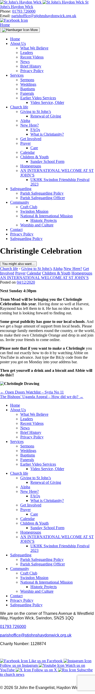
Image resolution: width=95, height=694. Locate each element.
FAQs (35, 130)
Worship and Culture (36, 225)
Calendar (27, 152)
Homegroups (30, 166)
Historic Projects (43, 220)
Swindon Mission (34, 211)
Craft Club (28, 207)
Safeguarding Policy (26, 238)
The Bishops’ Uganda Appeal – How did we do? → (41, 397)
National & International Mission (46, 216)
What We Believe (34, 48)
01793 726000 (23, 11)
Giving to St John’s (35, 111)
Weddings (28, 84)
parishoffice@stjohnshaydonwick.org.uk (43, 16)
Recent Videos (32, 57)
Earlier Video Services (38, 98)
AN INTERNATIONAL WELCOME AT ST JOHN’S (44, 278)
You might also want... (18, 264)
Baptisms (27, 89)
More (33, 30)
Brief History (30, 66)
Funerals (27, 93)
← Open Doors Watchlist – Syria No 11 (32, 392)
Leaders (26, 52)
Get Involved (30, 139)
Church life (19, 107)
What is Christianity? (47, 134)
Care (34, 148)
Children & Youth (34, 157)
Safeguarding (20, 189)
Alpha (25, 120)
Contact (16, 229)
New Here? (29, 125)
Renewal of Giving (45, 116)
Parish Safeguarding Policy (42, 193)
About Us (18, 43)
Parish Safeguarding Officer (42, 198)
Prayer (25, 143)
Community (19, 202)
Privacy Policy (32, 71)
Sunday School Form (47, 161)
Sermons (27, 80)
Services (17, 75)
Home (5, 25)
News (25, 61)
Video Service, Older (47, 102)
